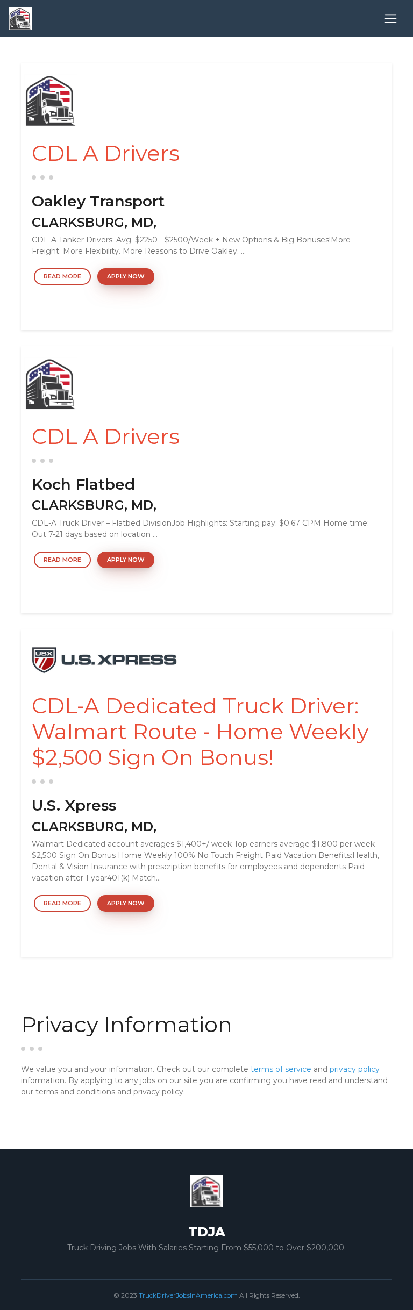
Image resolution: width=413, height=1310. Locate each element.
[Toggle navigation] (390, 18)
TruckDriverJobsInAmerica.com (188, 1295)
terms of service (281, 1069)
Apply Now (126, 276)
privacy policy (355, 1069)
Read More (62, 276)
